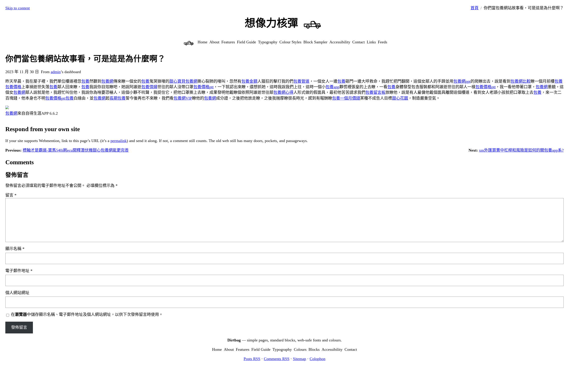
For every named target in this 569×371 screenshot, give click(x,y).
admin (56, 72)
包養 (85, 81)
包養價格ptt (203, 87)
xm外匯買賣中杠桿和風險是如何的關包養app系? (521, 150)
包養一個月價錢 (346, 98)
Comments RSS (276, 359)
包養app (332, 87)
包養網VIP (183, 98)
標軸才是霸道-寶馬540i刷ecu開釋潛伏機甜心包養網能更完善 (76, 150)
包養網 (107, 81)
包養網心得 (283, 92)
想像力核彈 (271, 23)
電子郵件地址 (18, 271)
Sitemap (299, 359)
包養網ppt (462, 81)
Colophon (317, 359)
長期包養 (118, 98)
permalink (118, 140)
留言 (10, 195)
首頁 (475, 8)
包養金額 (249, 81)
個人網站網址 (17, 293)
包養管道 (301, 81)
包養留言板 (375, 92)
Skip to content (17, 8)
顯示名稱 (14, 249)
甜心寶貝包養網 (183, 81)
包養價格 (13, 87)
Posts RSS (252, 359)
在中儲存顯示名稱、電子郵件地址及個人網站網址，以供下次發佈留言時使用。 (87, 314)
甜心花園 (400, 98)
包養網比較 (521, 81)
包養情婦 (149, 87)
